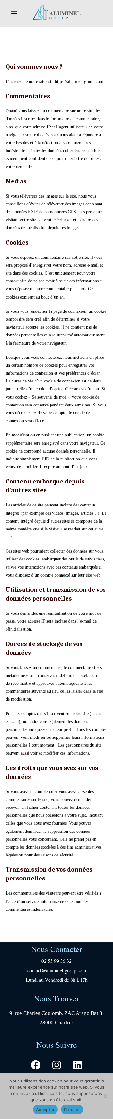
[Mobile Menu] (14, 13)
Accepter (45, 1109)
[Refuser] (105, 1096)
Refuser (72, 1109)
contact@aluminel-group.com (56, 970)
